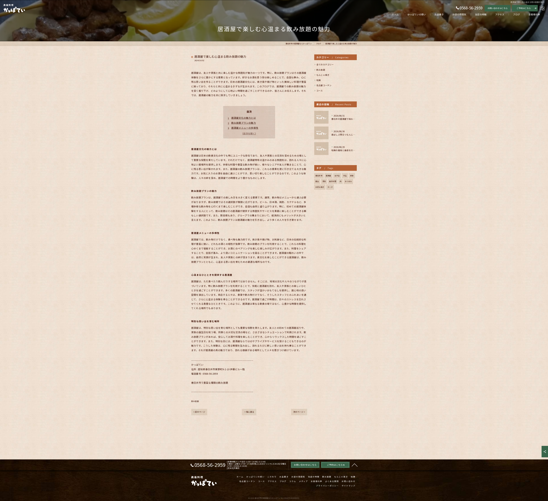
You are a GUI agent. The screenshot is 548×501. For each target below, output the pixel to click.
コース (319, 90)
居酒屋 (328, 175)
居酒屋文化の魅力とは (243, 118)
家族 (351, 175)
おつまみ (348, 181)
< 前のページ (199, 411)
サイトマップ (348, 485)
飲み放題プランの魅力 (243, 123)
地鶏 (318, 80)
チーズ (330, 187)
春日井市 (318, 175)
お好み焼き (319, 187)
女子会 (337, 175)
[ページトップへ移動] (354, 465)
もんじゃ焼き (322, 74)
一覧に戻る (249, 411)
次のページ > (299, 411)
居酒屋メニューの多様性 (244, 127)
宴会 (317, 181)
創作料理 (332, 181)
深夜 (324, 181)
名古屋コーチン (324, 85)
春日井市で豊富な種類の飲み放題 (209, 382)
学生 (345, 175)
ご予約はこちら (524, 8)
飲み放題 (195, 401)
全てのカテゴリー (325, 64)
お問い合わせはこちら (497, 8)
